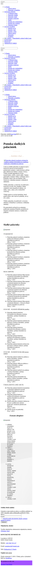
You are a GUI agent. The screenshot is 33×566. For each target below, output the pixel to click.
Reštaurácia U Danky (10, 549)
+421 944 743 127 (11, 543)
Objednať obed (5, 531)
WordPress (9, 558)
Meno (2, 514)
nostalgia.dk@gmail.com (12, 546)
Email (2, 516)
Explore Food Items (6, 564)
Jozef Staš (13, 134)
